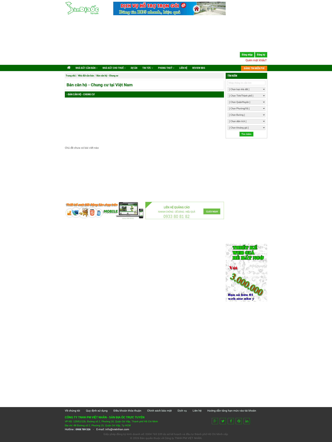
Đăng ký (261, 54)
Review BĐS (198, 68)
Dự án (133, 68)
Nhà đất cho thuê (113, 68)
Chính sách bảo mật (159, 410)
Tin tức (146, 68)
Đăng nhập (247, 54)
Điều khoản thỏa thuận (127, 410)
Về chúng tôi (72, 410)
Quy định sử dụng (97, 410)
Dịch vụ (182, 410)
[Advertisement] (166, 40)
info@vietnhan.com (117, 429)
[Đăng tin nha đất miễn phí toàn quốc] (169, 14)
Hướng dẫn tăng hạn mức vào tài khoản (231, 410)
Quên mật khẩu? (256, 60)
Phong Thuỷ (165, 68)
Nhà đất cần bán (85, 68)
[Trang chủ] (69, 68)
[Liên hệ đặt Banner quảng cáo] (184, 210)
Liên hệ (183, 68)
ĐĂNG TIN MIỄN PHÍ (254, 68)
